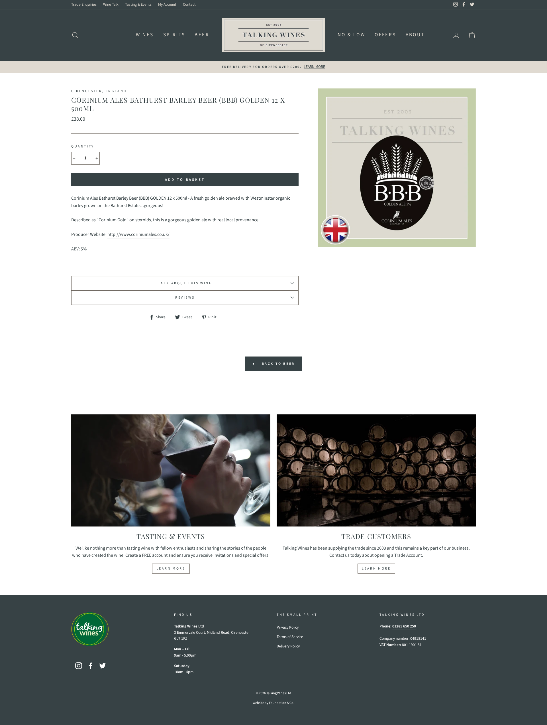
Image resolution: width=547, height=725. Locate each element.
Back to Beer (277, 363)
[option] (273, 67)
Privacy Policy (288, 627)
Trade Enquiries (84, 4)
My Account (167, 4)
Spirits (174, 34)
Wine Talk (111, 4)
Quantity (82, 146)
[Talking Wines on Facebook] (90, 665)
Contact (189, 4)
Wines (145, 34)
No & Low (351, 34)
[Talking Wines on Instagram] (78, 665)
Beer (202, 34)
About (415, 34)
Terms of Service (290, 636)
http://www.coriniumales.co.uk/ (138, 234)
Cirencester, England (99, 91)
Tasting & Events (138, 4)
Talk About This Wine (185, 283)
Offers (385, 34)
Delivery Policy (288, 646)
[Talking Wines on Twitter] (102, 665)
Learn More (170, 568)
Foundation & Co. (281, 702)
